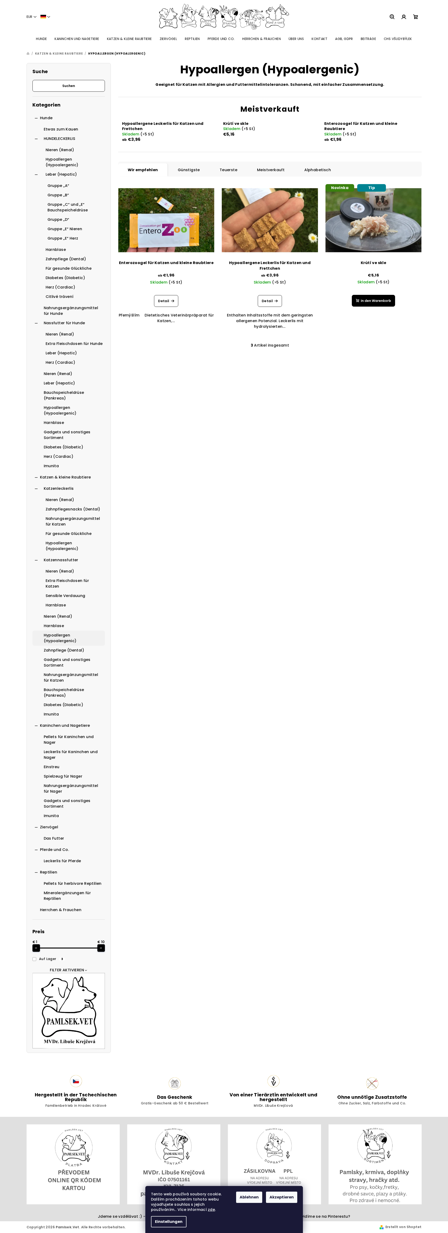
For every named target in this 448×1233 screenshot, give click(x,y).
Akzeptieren (282, 1197)
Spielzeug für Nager (63, 776)
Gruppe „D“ (58, 219)
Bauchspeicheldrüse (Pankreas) (64, 395)
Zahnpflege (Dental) (66, 259)
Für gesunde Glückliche (69, 268)
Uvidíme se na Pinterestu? (324, 1216)
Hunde (46, 118)
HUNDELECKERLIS (59, 138)
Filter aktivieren (67, 970)
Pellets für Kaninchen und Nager (69, 739)
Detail (163, 301)
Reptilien (48, 872)
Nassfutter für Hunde (64, 323)
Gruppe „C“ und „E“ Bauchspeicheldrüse (68, 207)
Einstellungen (168, 1221)
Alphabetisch (317, 170)
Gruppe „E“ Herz (63, 238)
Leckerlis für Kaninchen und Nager (71, 754)
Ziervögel (49, 827)
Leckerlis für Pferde (62, 861)
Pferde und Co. (54, 849)
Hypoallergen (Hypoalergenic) (62, 162)
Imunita (51, 466)
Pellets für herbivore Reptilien (73, 883)
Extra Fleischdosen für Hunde (74, 343)
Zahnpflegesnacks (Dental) (73, 509)
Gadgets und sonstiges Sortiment (67, 434)
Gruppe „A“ (58, 185)
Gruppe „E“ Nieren (65, 229)
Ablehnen (249, 1197)
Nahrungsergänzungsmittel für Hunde (71, 310)
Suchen (68, 85)
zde (211, 1209)
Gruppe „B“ (58, 195)
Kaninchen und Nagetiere (65, 725)
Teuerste (228, 170)
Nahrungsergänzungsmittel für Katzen (73, 521)
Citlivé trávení (60, 296)
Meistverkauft (271, 170)
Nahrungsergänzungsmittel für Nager (71, 788)
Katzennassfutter (61, 560)
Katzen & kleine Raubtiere (65, 477)
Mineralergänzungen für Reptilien (67, 895)
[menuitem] (41, 38)
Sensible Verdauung (65, 595)
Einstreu (51, 767)
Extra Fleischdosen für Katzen (67, 583)
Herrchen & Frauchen (61, 910)
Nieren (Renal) (60, 150)
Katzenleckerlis (59, 488)
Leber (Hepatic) (61, 174)
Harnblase (56, 249)
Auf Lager (51, 958)
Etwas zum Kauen (61, 129)
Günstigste (189, 170)
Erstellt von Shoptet (403, 1227)
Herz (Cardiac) (60, 287)
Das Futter (54, 838)
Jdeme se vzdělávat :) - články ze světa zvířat (144, 1216)
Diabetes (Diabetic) (65, 278)
